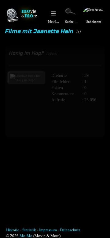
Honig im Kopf (33, 53)
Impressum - (49, 230)
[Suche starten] (70, 11)
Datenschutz (70, 230)
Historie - (13, 230)
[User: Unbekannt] (93, 13)
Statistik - (30, 230)
